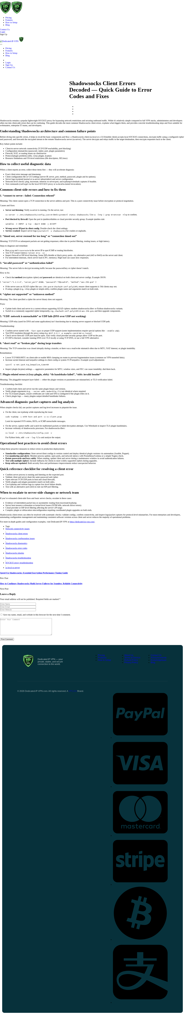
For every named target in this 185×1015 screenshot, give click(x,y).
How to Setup (11, 22)
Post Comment (7, 639)
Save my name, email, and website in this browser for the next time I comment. (37, 615)
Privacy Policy (131, 662)
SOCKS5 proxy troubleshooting (19, 563)
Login (8, 62)
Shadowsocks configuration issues (20, 538)
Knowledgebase (158, 660)
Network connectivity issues (17, 529)
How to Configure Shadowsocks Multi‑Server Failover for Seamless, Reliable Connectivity (41, 583)
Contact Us (10, 67)
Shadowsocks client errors (16, 533)
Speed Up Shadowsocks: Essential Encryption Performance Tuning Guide (34, 573)
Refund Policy (131, 660)
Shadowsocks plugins (14, 553)
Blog (7, 25)
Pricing (8, 17)
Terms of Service (132, 657)
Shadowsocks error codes (16, 548)
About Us (128, 655)
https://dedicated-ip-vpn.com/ (82, 522)
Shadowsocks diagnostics (16, 543)
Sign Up (3, 34)
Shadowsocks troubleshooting (18, 558)
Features (9, 20)
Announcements (158, 657)
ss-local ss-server (12, 567)
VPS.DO (73, 691)
